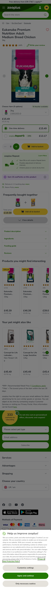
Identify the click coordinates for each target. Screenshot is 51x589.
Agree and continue (25, 575)
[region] (25, 559)
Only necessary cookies (26, 583)
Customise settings (25, 568)
